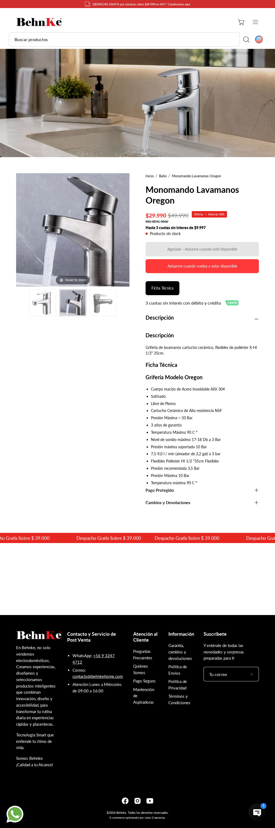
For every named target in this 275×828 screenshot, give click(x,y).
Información (181, 634)
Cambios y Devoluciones (168, 502)
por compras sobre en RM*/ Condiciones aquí (141, 4)
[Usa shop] (259, 39)
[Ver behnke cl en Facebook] (125, 801)
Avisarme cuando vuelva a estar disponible (202, 266)
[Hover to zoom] (72, 229)
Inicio (150, 176)
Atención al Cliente (145, 637)
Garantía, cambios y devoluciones (180, 652)
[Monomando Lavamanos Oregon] (42, 302)
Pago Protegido (160, 490)
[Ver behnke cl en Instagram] (137, 801)
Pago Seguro (144, 680)
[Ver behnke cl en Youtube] (150, 801)
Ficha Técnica (162, 288)
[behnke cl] (39, 22)
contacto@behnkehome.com (98, 676)
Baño (163, 176)
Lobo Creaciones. (155, 817)
